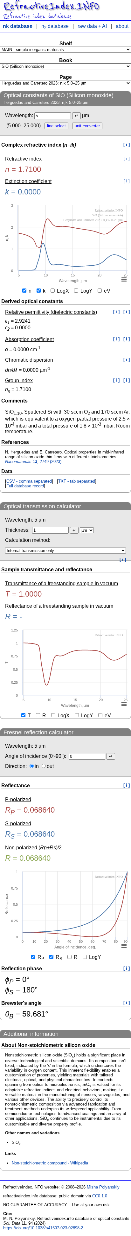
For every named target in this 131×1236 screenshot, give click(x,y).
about (122, 26)
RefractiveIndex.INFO (51, 6)
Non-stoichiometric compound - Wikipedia (50, 1163)
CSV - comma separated (29, 481)
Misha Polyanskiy (103, 1187)
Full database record (25, 486)
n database (55, 26)
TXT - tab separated (76, 481)
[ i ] (126, 144)
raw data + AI (92, 26)
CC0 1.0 (99, 1196)
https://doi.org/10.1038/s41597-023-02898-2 (43, 1228)
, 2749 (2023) (33, 461)
